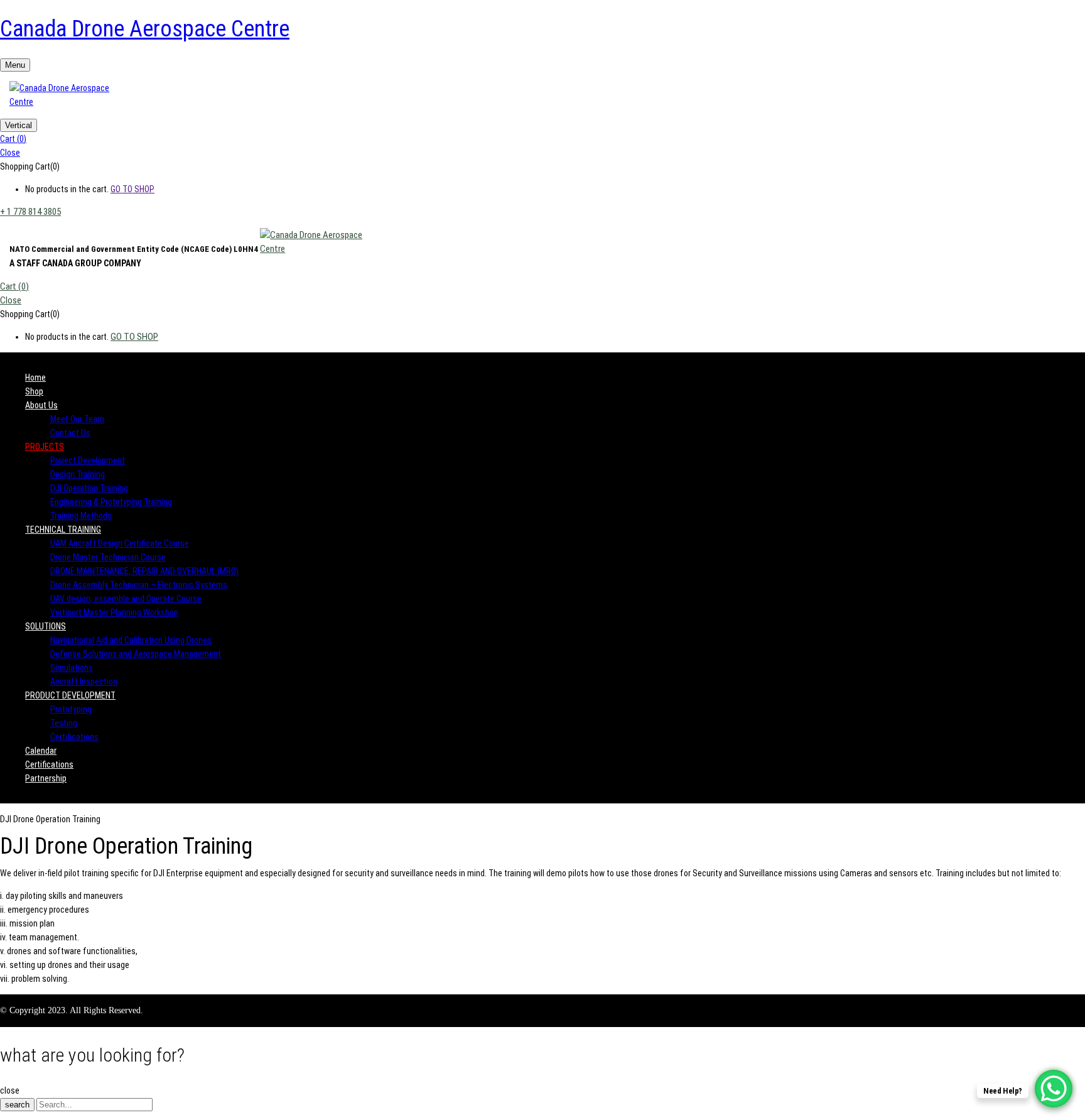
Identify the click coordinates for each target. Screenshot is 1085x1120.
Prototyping (71, 709)
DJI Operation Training (89, 488)
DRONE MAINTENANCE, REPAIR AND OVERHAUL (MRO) (144, 571)
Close (10, 153)
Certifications (74, 737)
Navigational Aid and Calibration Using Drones (131, 640)
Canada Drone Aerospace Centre (144, 29)
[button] (542, 139)
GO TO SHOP (132, 189)
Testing (63, 723)
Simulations (71, 668)
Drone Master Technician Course (108, 557)
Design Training (77, 474)
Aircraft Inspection (83, 682)
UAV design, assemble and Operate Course (126, 599)
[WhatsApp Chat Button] (1053, 1088)
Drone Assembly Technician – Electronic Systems (138, 585)
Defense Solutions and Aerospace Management (135, 654)
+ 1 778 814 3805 (30, 211)
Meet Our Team (77, 419)
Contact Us (70, 433)
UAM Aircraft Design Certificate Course (119, 543)
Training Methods (81, 516)
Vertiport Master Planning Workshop (114, 612)
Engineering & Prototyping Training (111, 502)
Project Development (87, 460)
